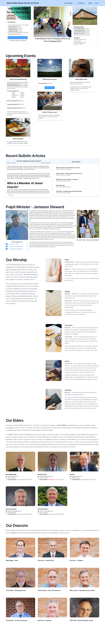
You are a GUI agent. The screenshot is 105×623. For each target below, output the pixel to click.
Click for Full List (50, 87)
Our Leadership (68, 3)
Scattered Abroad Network (16, 246)
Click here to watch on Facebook (17, 40)
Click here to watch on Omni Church (18, 37)
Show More (11, 195)
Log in (97, 3)
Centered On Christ (14, 244)
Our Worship (81, 3)
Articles (90, 3)
